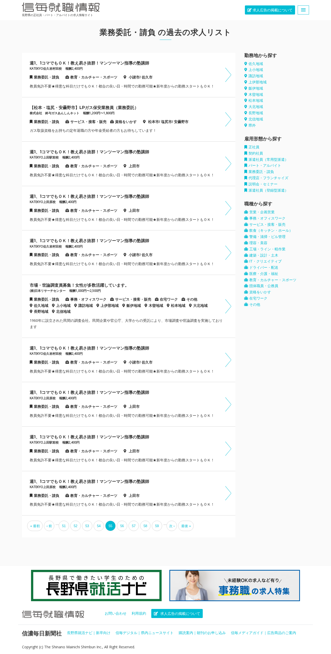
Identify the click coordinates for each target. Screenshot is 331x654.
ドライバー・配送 (263, 267)
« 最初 (35, 526)
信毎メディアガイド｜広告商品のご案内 (263, 633)
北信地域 (256, 119)
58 (145, 526)
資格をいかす (260, 292)
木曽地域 (256, 94)
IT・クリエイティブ (265, 261)
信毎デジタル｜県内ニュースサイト (145, 633)
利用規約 (139, 613)
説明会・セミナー (263, 184)
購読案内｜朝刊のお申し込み (202, 633)
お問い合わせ (115, 613)
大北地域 (256, 107)
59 (157, 526)
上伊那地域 (258, 82)
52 (75, 526)
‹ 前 (49, 526)
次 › (172, 526)
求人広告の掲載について (272, 10)
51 (64, 526)
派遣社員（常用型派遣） (268, 159)
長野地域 (256, 113)
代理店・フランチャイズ (268, 178)
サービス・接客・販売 (267, 224)
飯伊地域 (256, 88)
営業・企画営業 (262, 212)
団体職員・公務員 (263, 286)
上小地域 (256, 70)
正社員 (254, 147)
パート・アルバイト (265, 165)
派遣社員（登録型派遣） (268, 190)
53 (87, 526)
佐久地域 (256, 64)
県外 (252, 125)
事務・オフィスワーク (267, 218)
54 (99, 526)
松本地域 (256, 100)
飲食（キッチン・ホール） (271, 230)
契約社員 (256, 153)
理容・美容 (258, 243)
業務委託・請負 (261, 172)
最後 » (186, 526)
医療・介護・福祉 (263, 274)
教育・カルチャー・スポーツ (272, 280)
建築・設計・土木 (263, 255)
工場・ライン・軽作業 (267, 249)
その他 (254, 304)
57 (134, 526)
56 (122, 526)
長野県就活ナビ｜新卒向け (88, 633)
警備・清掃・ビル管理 (267, 237)
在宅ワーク (258, 298)
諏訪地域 (256, 76)
